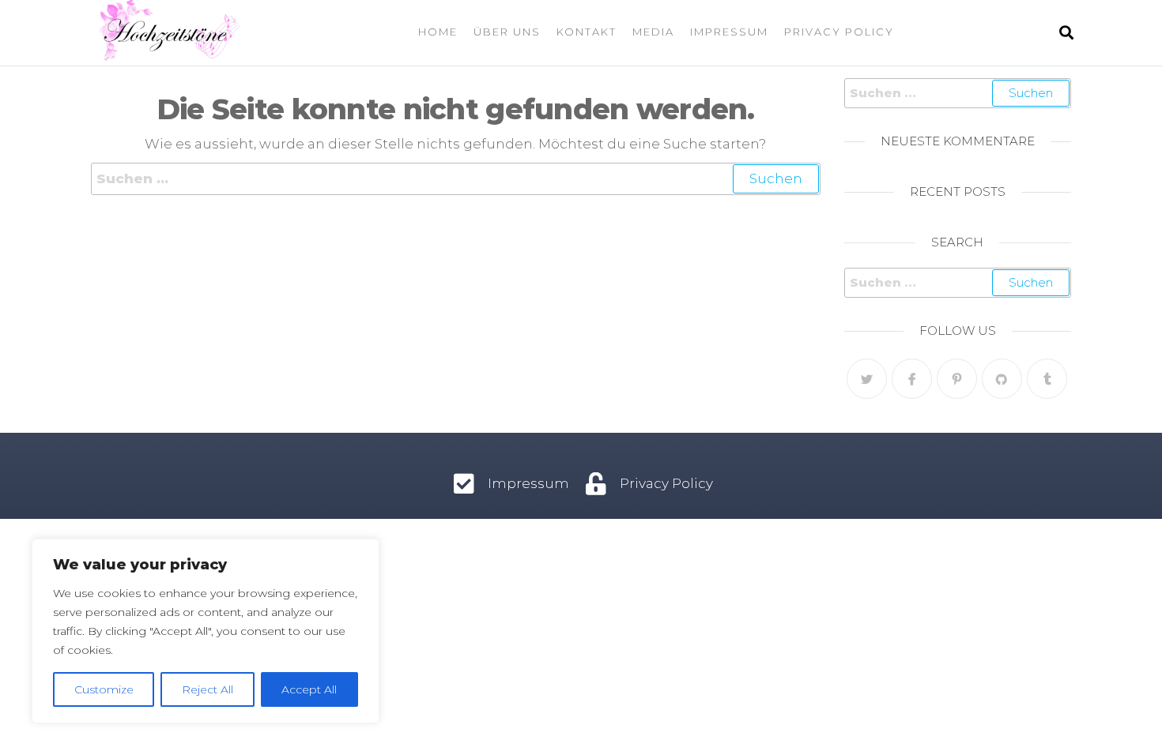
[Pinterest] (957, 379)
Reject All (207, 689)
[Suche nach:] (456, 179)
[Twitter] (867, 379)
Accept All (309, 689)
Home (438, 31)
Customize (104, 689)
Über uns (507, 31)
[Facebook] (912, 379)
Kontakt (586, 31)
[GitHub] (1002, 379)
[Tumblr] (1047, 379)
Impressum (729, 31)
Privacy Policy (839, 31)
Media (653, 31)
